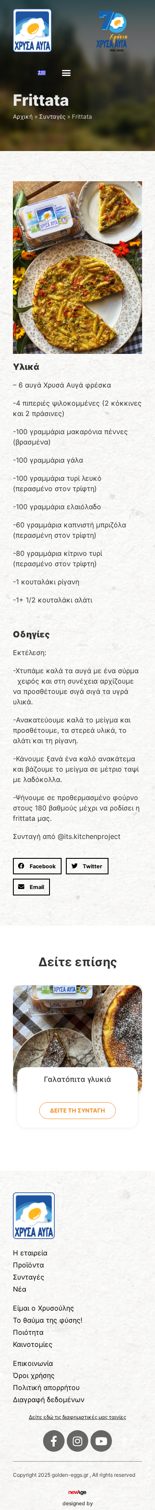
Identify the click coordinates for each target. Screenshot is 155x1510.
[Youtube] (101, 1441)
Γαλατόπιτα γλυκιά (77, 1079)
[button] (66, 73)
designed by (77, 1503)
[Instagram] (77, 1441)
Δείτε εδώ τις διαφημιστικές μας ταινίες (77, 1417)
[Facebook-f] (54, 1441)
